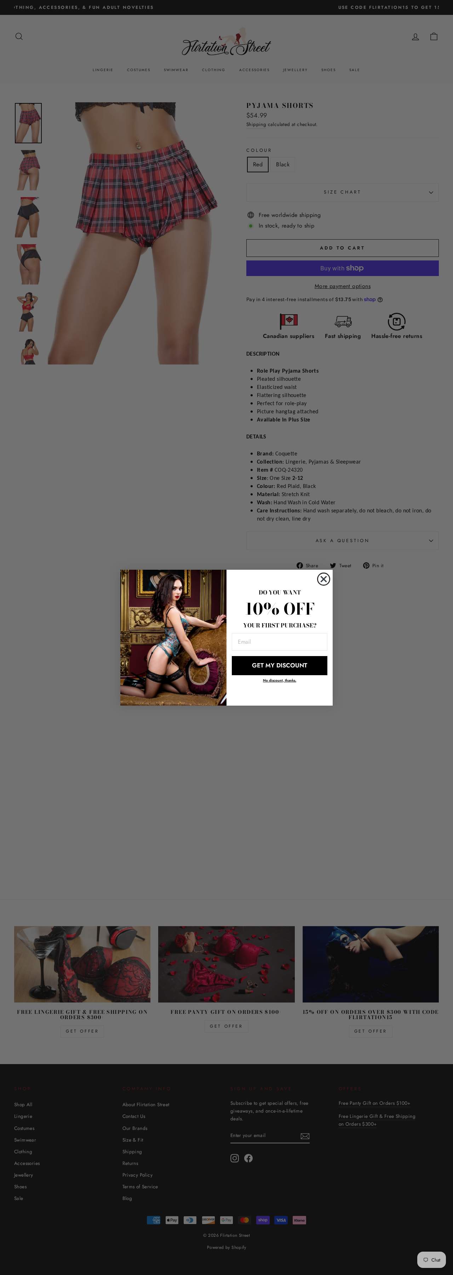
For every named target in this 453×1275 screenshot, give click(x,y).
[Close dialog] (323, 579)
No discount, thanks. (279, 680)
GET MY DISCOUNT (279, 665)
